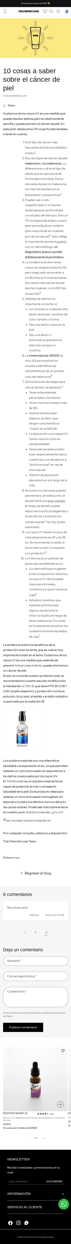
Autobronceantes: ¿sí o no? (44, 812)
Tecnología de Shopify (45, 1237)
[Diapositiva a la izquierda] (27, 1138)
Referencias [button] (11, 857)
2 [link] (46, 932)
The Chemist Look (30, 1237)
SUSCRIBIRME (54, 1181)
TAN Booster (15, 781)
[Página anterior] (24, 932)
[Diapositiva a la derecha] (44, 1138)
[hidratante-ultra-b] (35, 729)
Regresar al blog (38, 873)
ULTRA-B (27, 686)
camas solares (38, 444)
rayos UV (61, 433)
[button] (5, 11)
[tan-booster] (35, 820)
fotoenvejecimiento (28, 665)
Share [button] (11, 105)
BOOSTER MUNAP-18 (15, 1113)
